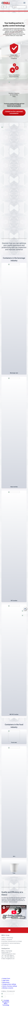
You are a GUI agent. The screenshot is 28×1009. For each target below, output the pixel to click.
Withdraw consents (7, 988)
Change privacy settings (9, 984)
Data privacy (5, 982)
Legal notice (5, 980)
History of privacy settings (9, 986)
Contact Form (6, 978)
